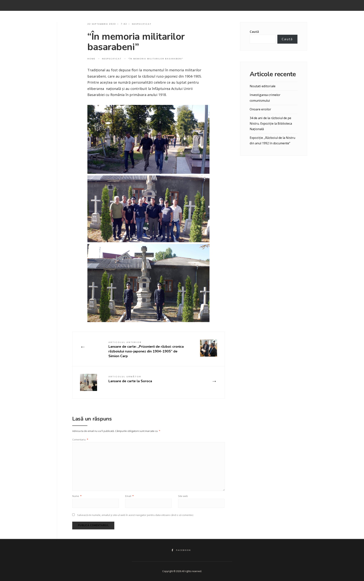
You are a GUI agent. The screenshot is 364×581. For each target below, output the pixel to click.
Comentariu (80, 439)
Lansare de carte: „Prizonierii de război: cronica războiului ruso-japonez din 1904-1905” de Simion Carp (146, 350)
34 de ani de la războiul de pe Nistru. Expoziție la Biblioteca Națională (271, 123)
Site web (183, 496)
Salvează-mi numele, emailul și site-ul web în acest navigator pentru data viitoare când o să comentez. (135, 515)
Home (91, 58)
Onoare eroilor (260, 109)
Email (129, 496)
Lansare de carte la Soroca (130, 379)
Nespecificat (141, 23)
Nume (77, 496)
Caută (254, 32)
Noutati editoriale (262, 86)
